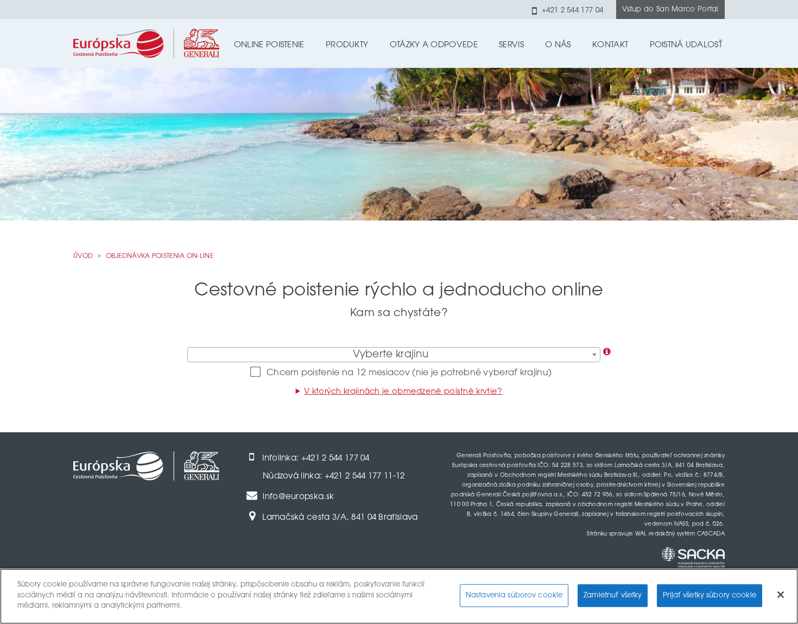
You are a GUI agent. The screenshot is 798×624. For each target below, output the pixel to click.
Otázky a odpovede (434, 45)
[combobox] (393, 354)
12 (400, 476)
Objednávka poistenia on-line (159, 256)
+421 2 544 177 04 (572, 10)
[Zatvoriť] (781, 595)
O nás (558, 45)
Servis (511, 45)
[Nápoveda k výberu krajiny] (607, 352)
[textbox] (394, 355)
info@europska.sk (298, 497)
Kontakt (610, 45)
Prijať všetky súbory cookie (709, 595)
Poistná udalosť (686, 45)
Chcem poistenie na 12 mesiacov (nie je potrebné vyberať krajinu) (409, 373)
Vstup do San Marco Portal (670, 9)
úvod (87, 256)
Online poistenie (269, 45)
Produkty (347, 45)
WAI (640, 534)
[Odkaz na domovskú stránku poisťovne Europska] (146, 40)
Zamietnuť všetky (613, 595)
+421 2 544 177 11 (359, 476)
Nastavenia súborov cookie (514, 595)
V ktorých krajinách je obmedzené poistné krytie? (403, 392)
